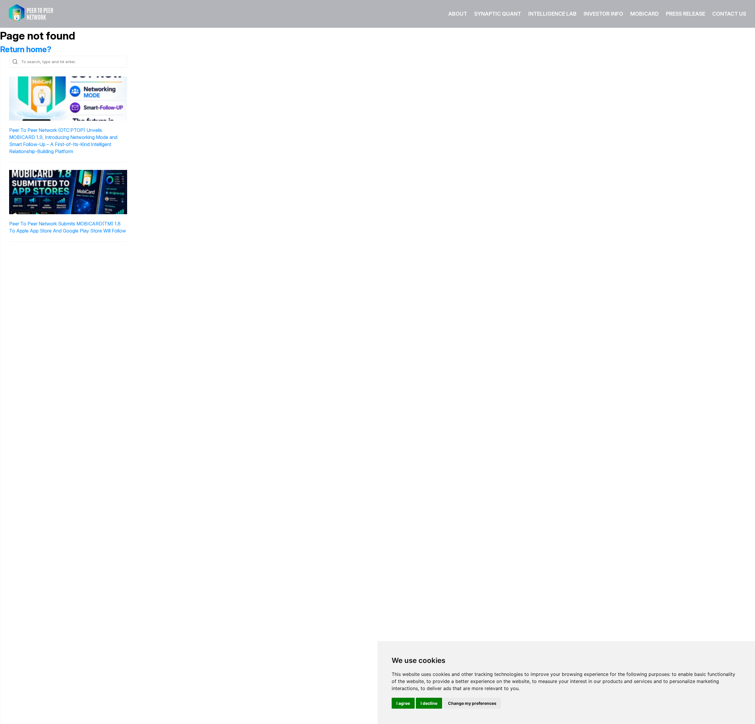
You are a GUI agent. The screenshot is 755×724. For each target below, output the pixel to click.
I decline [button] (429, 703)
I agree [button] (403, 703)
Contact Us (729, 14)
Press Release (685, 14)
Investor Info (603, 14)
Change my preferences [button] (472, 703)
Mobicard (644, 14)
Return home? (25, 49)
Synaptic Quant (497, 14)
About (457, 14)
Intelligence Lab (552, 14)
